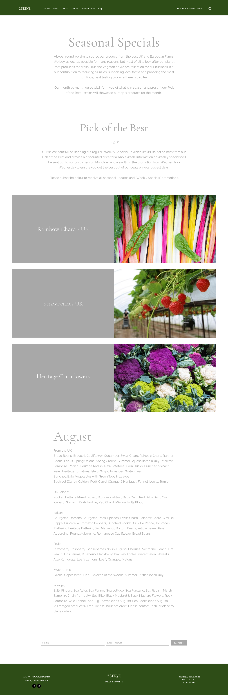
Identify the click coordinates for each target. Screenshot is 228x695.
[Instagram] (209, 8)
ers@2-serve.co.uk (191, 676)
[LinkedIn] (39, 686)
